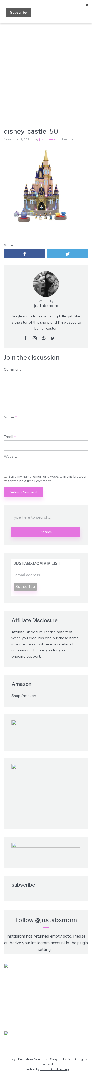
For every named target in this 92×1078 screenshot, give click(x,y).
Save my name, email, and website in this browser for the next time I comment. (47, 478)
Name (10, 417)
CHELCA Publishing (54, 1069)
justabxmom (48, 139)
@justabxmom (56, 920)
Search (46, 532)
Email (10, 437)
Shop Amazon (24, 695)
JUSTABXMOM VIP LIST (37, 563)
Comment (12, 369)
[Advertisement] (46, 68)
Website (11, 456)
